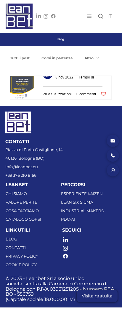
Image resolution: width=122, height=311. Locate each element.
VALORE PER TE (21, 202)
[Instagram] (46, 16)
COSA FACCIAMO (22, 210)
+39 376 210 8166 (20, 175)
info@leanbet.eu (21, 166)
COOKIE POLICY (21, 264)
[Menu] (89, 16)
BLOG (11, 239)
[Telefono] (113, 155)
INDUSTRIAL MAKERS (82, 210)
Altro (89, 58)
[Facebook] (53, 16)
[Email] (113, 141)
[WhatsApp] (113, 170)
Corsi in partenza (57, 58)
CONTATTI (16, 247)
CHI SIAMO (16, 193)
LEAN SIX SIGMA (77, 202)
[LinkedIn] (38, 16)
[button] (97, 296)
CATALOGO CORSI (23, 219)
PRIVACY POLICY (22, 256)
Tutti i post (20, 58)
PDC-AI (68, 219)
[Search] (101, 16)
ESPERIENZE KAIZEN (82, 193)
